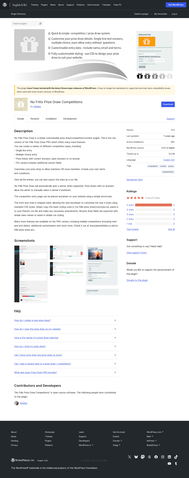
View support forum (137, 252)
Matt (150, 436)
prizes (171, 166)
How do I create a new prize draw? (32, 320)
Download (168, 104)
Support (171, 118)
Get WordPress (176, 5)
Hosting (14, 441)
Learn (81, 432)
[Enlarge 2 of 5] (79, 249)
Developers (84, 441)
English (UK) (42, 460)
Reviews (35, 118)
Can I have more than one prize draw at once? (38, 355)
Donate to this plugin (137, 280)
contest (163, 166)
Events (116, 436)
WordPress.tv (86, 445)
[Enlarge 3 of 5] (79, 265)
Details (20, 118)
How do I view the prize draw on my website (37, 329)
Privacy (14, 445)
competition (153, 166)
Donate (117, 441)
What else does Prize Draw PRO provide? (35, 372)
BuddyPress (153, 445)
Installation (51, 118)
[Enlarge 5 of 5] (114, 292)
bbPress (152, 441)
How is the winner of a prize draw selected (36, 337)
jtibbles (37, 106)
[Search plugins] (40, 23)
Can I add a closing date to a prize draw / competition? (42, 363)
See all (171, 229)
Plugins (48, 441)
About (14, 432)
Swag (116, 445)
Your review (132, 229)
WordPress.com (155, 432)
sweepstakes (168, 172)
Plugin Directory (18, 14)
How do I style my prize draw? (30, 346)
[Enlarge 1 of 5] (43, 249)
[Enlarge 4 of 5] (114, 249)
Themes (48, 436)
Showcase (50, 432)
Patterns (49, 445)
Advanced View (135, 179)
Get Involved (119, 432)
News (13, 436)
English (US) (169, 160)
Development (70, 118)
